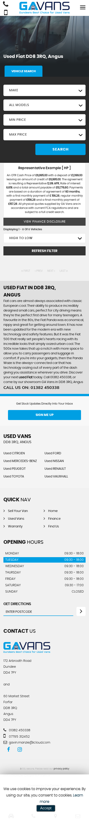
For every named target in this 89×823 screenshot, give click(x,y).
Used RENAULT (55, 468)
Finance (54, 518)
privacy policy (61, 769)
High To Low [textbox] (21, 238)
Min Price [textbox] (17, 119)
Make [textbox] (13, 90)
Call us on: (31, 387)
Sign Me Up (45, 415)
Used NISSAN (54, 461)
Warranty (15, 526)
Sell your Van (18, 511)
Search (60, 149)
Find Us (53, 526)
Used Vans (16, 518)
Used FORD (52, 453)
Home (53, 511)
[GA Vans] (26, 651)
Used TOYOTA (13, 476)
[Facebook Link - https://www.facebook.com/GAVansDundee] (9, 750)
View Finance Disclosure (44, 221)
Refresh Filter (45, 251)
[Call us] (6, 5)
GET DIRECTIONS (17, 604)
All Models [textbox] (19, 105)
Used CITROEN (14, 453)
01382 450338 (19, 730)
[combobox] (44, 90)
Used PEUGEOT (14, 468)
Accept (45, 808)
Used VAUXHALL (56, 476)
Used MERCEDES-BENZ (20, 461)
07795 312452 (19, 736)
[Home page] (44, 7)
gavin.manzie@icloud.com (29, 742)
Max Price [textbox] (18, 134)
